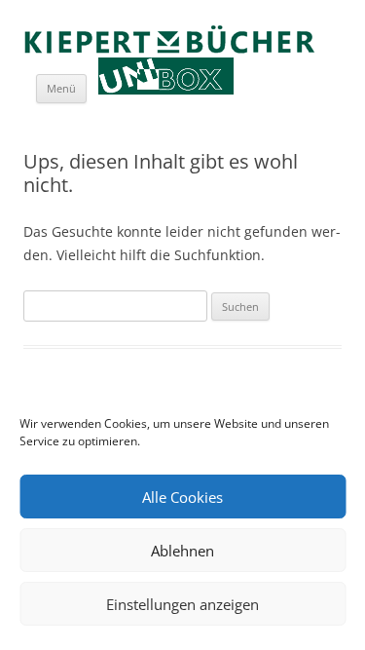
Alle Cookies (182, 497)
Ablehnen (182, 550)
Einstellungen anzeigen (182, 604)
